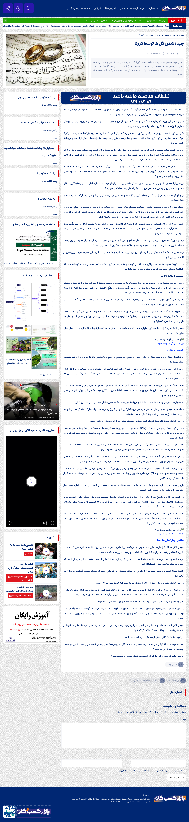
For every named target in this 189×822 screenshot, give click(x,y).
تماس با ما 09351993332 (118, 802)
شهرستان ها (139, 8)
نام (183, 756)
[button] (26, 385)
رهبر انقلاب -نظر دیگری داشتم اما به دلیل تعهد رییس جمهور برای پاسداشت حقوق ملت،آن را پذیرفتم (125, 20)
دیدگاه (182, 719)
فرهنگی (141, 35)
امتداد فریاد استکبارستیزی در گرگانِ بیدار (20, 568)
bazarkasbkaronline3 (47, 417)
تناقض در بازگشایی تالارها (170, 540)
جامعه (87, 8)
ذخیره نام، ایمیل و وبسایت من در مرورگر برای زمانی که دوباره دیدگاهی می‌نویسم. (147, 771)
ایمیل (118, 756)
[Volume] (45, 523)
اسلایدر (149, 35)
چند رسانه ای (73, 8)
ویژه (134, 35)
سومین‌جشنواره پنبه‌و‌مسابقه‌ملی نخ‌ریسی (19, 589)
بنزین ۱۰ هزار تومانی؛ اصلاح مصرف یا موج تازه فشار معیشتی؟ (94, 26)
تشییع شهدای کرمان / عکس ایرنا (21, 547)
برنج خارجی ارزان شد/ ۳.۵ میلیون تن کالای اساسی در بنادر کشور (31, 26)
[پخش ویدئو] (31, 481)
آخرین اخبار (166, 35)
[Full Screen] (52, 523)
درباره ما (146, 795)
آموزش (97, 8)
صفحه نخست (178, 35)
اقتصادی (124, 8)
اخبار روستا (110, 8)
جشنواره (153, 8)
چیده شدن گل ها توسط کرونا (159, 43)
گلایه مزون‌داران (175, 350)
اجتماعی (157, 35)
